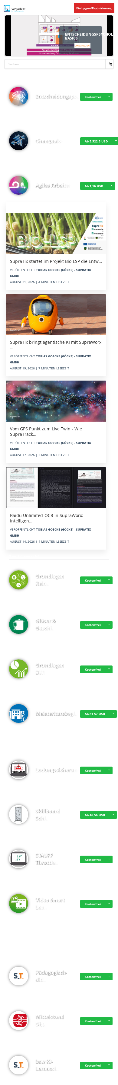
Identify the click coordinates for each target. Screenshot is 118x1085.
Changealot (49, 141)
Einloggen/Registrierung (94, 8)
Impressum (38, 1079)
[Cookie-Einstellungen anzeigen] (7, 1079)
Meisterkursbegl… (57, 713)
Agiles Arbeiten (53, 185)
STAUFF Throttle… (47, 859)
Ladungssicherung (57, 770)
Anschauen (82, 45)
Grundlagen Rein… (49, 580)
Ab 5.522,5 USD (96, 141)
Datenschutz (23, 1079)
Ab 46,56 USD (95, 815)
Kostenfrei (93, 97)
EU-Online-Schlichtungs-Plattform (64, 1079)
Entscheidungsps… (57, 96)
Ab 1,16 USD (94, 186)
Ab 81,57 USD (95, 714)
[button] (109, 97)
